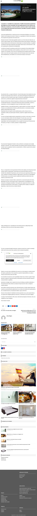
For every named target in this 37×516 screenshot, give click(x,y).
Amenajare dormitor (4, 500)
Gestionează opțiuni (27, 260)
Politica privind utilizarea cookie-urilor (25, 488)
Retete (20, 510)
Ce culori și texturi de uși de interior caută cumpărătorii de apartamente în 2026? (18, 444)
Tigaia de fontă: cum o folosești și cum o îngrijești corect (26, 403)
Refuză (18, 260)
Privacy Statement (20, 262)
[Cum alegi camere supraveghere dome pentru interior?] (9, 397)
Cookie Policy (15, 262)
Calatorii (20, 511)
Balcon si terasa (21, 476)
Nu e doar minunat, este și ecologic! (8, 310)
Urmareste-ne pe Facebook (7, 421)
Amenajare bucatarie (4, 496)
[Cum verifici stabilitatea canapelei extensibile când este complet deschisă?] (9, 410)
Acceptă (10, 260)
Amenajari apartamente (4, 457)
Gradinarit (21, 477)
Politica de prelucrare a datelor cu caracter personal (27, 489)
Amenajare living (3, 499)
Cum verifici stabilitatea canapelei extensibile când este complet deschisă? (18, 449)
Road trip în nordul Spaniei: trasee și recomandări (10, 387)
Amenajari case (3, 458)
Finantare (2, 510)
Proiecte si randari (22, 496)
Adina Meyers (24, 12)
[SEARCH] (35, 342)
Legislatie (2, 511)
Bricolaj (2, 495)
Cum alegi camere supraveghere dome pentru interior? (8, 403)
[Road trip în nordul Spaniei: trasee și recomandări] (18, 374)
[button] (30, 253)
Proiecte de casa (3, 509)
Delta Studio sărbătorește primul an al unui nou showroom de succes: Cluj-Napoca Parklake (28, 311)
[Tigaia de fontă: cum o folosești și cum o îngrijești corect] (27, 397)
